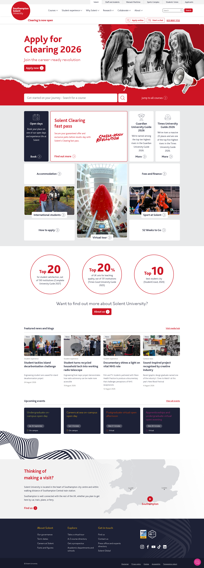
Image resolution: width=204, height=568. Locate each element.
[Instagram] (142, 547)
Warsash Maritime (133, 2)
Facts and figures (45, 547)
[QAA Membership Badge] (152, 534)
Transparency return (170, 564)
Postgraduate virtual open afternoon (121, 414)
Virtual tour (100, 237)
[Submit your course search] (122, 98)
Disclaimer (125, 564)
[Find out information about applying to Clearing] (141, 136)
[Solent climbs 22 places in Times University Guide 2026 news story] (167, 136)
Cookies (146, 564)
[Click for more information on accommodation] (49, 173)
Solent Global (104, 550)
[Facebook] (148, 547)
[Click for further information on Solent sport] (154, 202)
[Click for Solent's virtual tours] (102, 201)
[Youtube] (153, 547)
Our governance (45, 534)
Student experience (71, 10)
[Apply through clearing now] (89, 136)
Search (188, 10)
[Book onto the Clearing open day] (36, 136)
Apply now (32, 68)
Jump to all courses (152, 98)
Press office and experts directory (109, 545)
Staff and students (112, 2)
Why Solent (91, 10)
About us (99, 311)
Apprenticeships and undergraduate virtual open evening (159, 415)
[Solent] (20, 10)
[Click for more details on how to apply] (49, 230)
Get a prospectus (76, 543)
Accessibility (156, 564)
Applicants (189, 2)
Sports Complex (153, 2)
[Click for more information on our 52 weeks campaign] (154, 230)
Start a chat (157, 20)
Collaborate (123, 10)
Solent (96, 2)
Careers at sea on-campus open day (82, 414)
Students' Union (172, 2)
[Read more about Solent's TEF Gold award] (143, 534)
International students (47, 215)
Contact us (103, 538)
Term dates (42, 538)
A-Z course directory (77, 538)
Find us (28, 508)
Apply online (137, 20)
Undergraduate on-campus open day (38, 414)
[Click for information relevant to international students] (49, 202)
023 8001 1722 (173, 20)
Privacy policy (136, 564)
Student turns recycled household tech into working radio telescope (81, 366)
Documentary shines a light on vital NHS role (121, 364)
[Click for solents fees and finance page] (154, 173)
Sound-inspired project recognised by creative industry (157, 366)
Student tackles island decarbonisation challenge (40, 364)
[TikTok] (159, 547)
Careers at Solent (45, 543)
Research (107, 10)
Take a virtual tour (76, 534)
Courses (52, 10)
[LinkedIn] (165, 547)
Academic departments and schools (81, 549)
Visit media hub (173, 328)
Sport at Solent (152, 215)
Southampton (150, 504)
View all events (173, 401)
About (137, 10)
